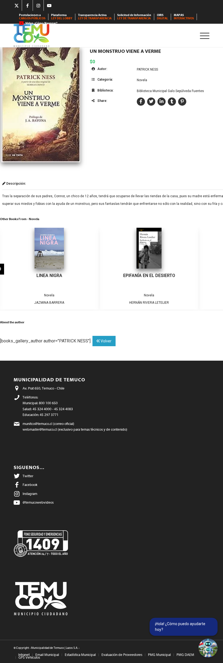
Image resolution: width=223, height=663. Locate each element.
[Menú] (203, 35)
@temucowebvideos (38, 502)
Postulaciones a (32, 16)
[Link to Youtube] (49, 5)
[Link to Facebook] (27, 5)
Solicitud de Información (134, 16)
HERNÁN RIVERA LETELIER (149, 303)
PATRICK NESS (147, 69)
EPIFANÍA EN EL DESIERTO (149, 275)
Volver (106, 341)
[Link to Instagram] (38, 5)
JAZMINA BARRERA (49, 303)
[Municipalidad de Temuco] (31, 35)
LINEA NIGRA (49, 275)
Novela (142, 80)
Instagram (30, 494)
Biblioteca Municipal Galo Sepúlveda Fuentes (170, 91)
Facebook (30, 485)
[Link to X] (16, 5)
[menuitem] (32, 17)
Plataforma (61, 16)
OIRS (162, 16)
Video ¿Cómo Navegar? (41, 23)
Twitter (28, 476)
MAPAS (184, 16)
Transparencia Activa (95, 16)
